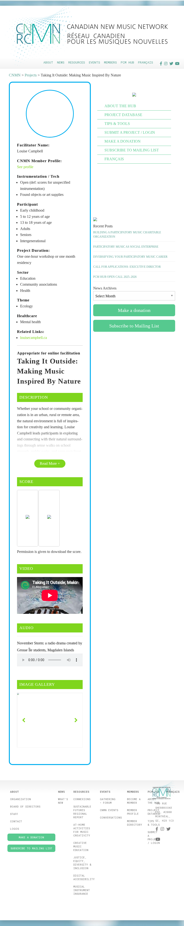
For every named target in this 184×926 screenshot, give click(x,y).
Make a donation (122, 141)
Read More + (50, 463)
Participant (27, 204)
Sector (23, 272)
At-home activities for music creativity (81, 830)
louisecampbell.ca (33, 338)
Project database (154, 811)
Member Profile (133, 811)
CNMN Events (109, 810)
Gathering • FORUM (107, 800)
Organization (20, 799)
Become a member (134, 800)
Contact (16, 821)
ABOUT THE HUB (120, 106)
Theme (23, 300)
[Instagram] (165, 63)
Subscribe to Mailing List (131, 150)
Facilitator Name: (33, 145)
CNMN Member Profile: (39, 161)
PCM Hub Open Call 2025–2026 (115, 276)
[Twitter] (171, 63)
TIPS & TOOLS (117, 124)
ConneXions (81, 799)
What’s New (63, 800)
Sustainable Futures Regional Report (82, 812)
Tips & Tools (154, 822)
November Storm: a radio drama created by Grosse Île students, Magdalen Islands (49, 646)
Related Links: (30, 332)
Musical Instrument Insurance (81, 890)
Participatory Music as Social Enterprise (125, 246)
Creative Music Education (80, 846)
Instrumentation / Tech (38, 176)
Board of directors (25, 806)
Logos (14, 828)
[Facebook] (161, 63)
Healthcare (27, 316)
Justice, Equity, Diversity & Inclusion (82, 863)
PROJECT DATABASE (123, 115)
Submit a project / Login (154, 837)
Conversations (111, 817)
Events (94, 62)
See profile (25, 167)
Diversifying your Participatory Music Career (130, 256)
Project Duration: (33, 250)
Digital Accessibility (84, 877)
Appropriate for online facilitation (48, 353)
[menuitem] (48, 62)
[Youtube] (177, 63)
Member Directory (134, 822)
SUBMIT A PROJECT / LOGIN (129, 132)
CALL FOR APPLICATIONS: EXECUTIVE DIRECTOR (127, 266)
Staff (14, 814)
